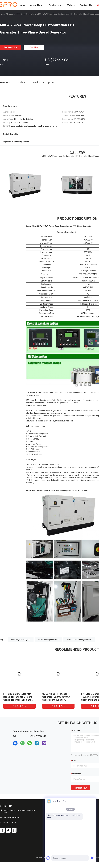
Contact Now (81, 788)
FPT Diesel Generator (26, 14)
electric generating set (20, 640)
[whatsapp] (22, 743)
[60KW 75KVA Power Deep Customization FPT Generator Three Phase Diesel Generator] (19, 674)
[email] (15, 743)
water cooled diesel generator (79, 640)
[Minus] (92, 801)
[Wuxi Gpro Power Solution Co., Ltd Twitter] (8, 830)
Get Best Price (10, 47)
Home (2, 14)
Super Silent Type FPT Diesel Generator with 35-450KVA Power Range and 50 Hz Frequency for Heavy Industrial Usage (18, 700)
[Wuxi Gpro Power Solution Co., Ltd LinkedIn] (14, 830)
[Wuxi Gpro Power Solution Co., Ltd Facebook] (2, 830)
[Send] (92, 858)
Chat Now (34, 47)
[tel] (51, 743)
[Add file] (48, 858)
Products (11, 14)
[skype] (37, 743)
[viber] (44, 743)
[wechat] (29, 743)
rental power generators (48, 640)
